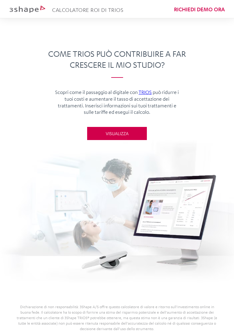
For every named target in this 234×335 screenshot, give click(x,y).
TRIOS (145, 92)
